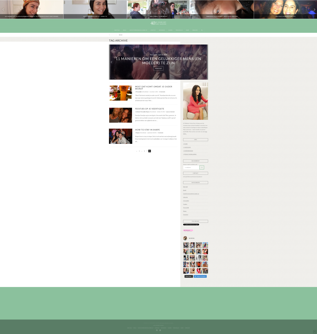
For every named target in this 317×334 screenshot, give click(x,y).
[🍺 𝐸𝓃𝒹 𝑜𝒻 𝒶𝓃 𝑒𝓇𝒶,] (186, 258)
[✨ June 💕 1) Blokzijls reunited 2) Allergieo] (199, 245)
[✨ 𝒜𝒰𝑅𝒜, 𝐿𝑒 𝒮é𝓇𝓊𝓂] (205, 258)
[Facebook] (157, 330)
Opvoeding (186, 200)
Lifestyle (138, 111)
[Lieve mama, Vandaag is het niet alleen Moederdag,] (199, 258)
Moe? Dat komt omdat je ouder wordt (153, 87)
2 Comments (162, 91)
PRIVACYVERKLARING (190, 154)
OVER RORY (187, 147)
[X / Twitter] (160, 330)
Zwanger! (185, 214)
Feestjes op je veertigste (149, 109)
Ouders (185, 204)
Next (313, 9)
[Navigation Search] (201, 30)
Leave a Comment (170, 111)
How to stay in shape (147, 130)
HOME (186, 144)
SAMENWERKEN (188, 151)
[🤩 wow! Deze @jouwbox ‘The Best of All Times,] (192, 245)
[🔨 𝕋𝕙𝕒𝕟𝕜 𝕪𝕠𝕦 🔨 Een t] (192, 271)
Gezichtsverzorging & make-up (191, 193)
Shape (147, 111)
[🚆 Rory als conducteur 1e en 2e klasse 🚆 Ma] (186, 245)
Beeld (184, 190)
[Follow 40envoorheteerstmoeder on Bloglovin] (188, 230)
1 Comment (160, 132)
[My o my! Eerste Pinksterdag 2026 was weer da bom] (205, 251)
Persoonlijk (138, 91)
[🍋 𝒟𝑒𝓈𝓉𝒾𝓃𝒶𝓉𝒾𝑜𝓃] (186, 251)
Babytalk (185, 186)
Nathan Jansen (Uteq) (166, 323)
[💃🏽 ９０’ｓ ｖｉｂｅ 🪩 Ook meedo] (199, 271)
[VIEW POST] (120, 93)
